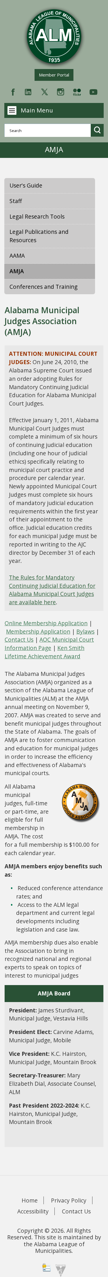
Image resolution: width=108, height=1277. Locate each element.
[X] (44, 91)
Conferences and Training (43, 286)
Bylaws (85, 631)
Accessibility (33, 1211)
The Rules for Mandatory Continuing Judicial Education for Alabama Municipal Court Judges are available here (52, 589)
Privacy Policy (68, 1200)
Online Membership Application (46, 623)
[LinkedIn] (28, 91)
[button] (97, 130)
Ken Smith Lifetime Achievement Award (44, 652)
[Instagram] (60, 91)
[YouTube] (93, 91)
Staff (16, 201)
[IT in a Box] (59, 1270)
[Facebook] (13, 91)
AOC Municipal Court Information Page (49, 644)
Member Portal (56, 75)
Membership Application (38, 631)
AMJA (17, 271)
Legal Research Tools (37, 216)
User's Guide (26, 185)
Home (30, 1200)
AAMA (17, 255)
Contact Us (19, 639)
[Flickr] (77, 91)
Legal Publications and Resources (39, 236)
